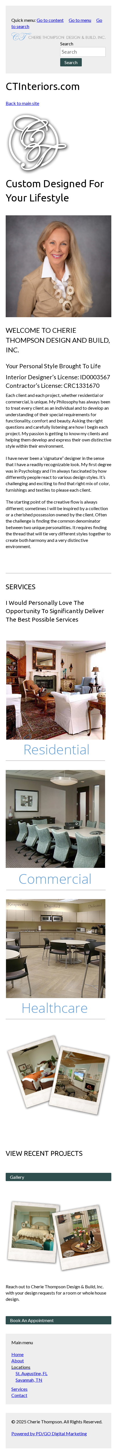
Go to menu (80, 20)
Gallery (17, 1177)
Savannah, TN (29, 1380)
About (17, 1360)
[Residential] (56, 702)
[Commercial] (56, 831)
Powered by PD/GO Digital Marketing (49, 1433)
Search (66, 43)
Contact (19, 1395)
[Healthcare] (56, 960)
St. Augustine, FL (31, 1373)
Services (19, 1389)
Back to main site (22, 103)
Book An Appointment (32, 1320)
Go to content (50, 20)
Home (17, 1354)
